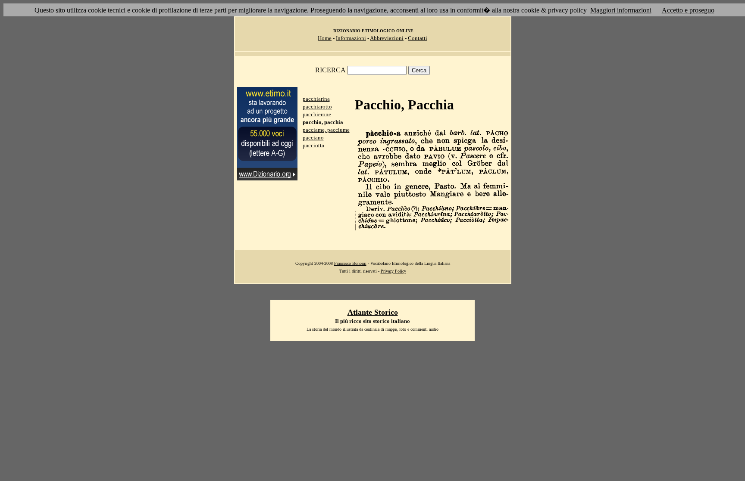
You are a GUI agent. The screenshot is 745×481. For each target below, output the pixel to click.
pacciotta (313, 145)
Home (325, 38)
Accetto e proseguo (688, 10)
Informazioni (351, 38)
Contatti (417, 38)
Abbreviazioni (387, 38)
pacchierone (317, 114)
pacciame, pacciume (326, 130)
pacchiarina (316, 99)
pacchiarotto (317, 106)
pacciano (313, 137)
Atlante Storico (372, 312)
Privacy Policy (393, 271)
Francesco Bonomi (350, 263)
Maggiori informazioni (620, 10)
